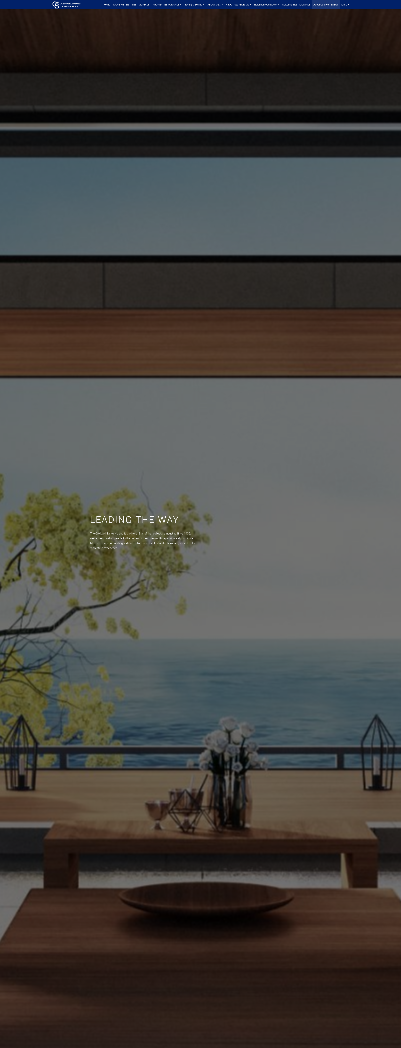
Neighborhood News (267, 6)
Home (107, 4)
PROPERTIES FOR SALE (167, 6)
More (345, 6)
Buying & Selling (195, 6)
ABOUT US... (216, 6)
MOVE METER (121, 4)
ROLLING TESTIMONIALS (296, 4)
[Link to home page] (68, 4)
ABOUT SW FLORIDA (239, 6)
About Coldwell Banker (325, 4)
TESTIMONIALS (140, 4)
